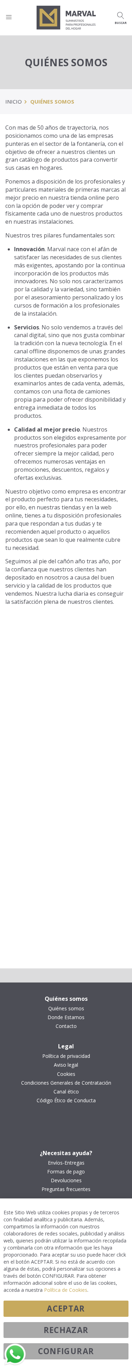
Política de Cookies (65, 1290)
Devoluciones (66, 1180)
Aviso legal (66, 1065)
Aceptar (66, 1308)
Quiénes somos (66, 1008)
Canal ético (66, 1092)
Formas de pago (66, 1171)
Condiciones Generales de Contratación (66, 1083)
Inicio (13, 101)
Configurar (66, 1351)
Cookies (66, 1074)
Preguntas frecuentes (66, 1189)
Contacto (66, 1026)
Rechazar (66, 1330)
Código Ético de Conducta (66, 1100)
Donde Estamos (66, 1017)
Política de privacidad (66, 1056)
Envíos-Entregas (66, 1163)
